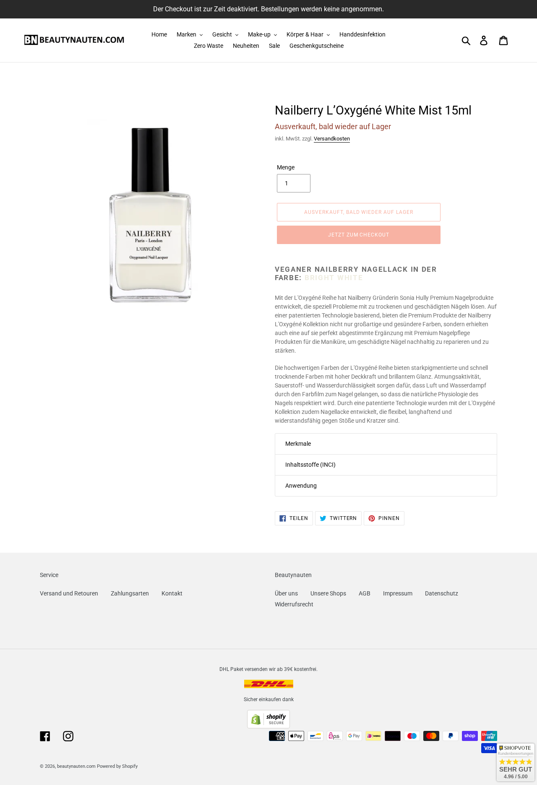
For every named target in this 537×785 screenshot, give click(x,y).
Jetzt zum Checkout (358, 235)
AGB (364, 593)
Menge (286, 167)
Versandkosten (332, 138)
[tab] (386, 444)
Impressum (397, 593)
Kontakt (172, 593)
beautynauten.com (76, 766)
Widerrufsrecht (294, 604)
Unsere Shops (328, 593)
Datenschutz (441, 593)
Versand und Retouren (69, 593)
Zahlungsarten (130, 593)
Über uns (286, 593)
